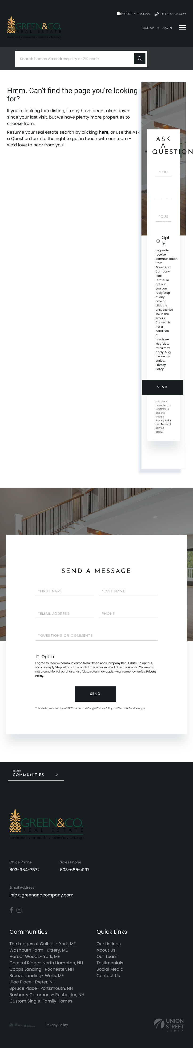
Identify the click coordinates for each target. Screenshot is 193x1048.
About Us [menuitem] (105, 950)
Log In (167, 28)
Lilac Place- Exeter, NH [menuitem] (32, 982)
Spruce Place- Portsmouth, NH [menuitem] (41, 988)
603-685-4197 (75, 870)
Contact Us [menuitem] (108, 976)
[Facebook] (11, 910)
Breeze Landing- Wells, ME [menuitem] (36, 976)
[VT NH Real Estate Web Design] (169, 1025)
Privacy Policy (161, 367)
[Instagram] (18, 910)
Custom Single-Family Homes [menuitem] (40, 1001)
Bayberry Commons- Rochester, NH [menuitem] (46, 995)
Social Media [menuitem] (109, 969)
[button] (139, 58)
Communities (28, 775)
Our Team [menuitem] (106, 957)
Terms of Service (163, 426)
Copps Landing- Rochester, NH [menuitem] (41, 969)
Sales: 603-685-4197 (172, 14)
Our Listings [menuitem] (108, 944)
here (104, 132)
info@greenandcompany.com (41, 895)
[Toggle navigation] (182, 27)
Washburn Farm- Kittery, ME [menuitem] (38, 950)
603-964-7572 (24, 870)
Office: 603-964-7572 (135, 14)
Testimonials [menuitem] (109, 963)
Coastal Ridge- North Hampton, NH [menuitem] (46, 963)
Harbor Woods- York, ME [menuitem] (34, 957)
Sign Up (148, 28)
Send (162, 387)
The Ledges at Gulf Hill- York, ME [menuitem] (42, 944)
